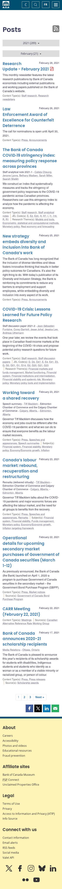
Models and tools (44, 219)
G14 (23, 365)
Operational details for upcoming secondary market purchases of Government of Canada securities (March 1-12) (31, 551)
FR (45, 4)
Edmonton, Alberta (13, 492)
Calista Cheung (43, 172)
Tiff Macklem (31, 403)
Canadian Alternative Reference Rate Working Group (30, 621)
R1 (7, 219)
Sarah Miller (45, 175)
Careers (8, 736)
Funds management (43, 521)
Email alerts (10, 843)
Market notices (37, 592)
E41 (51, 361)
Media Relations (11, 649)
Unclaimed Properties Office (21, 784)
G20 (34, 365)
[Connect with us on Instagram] (31, 871)
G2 (28, 365)
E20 (36, 216)
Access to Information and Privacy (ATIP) (29, 814)
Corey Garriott (21, 329)
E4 (46, 361)
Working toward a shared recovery (21, 395)
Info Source (10, 818)
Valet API (8, 858)
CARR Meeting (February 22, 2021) (21, 611)
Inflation (45, 450)
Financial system (12, 446)
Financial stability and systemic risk (22, 379)
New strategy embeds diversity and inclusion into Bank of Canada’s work (24, 245)
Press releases (37, 679)
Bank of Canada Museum (19, 775)
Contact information (16, 838)
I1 (51, 216)
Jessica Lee (51, 329)
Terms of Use (11, 804)
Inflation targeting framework (18, 528)
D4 (33, 361)
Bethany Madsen (28, 175)
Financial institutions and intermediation (33, 376)
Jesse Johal (36, 329)
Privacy (7, 809)
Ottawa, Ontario (31, 649)
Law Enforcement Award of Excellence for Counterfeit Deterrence (28, 117)
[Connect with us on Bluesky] (42, 871)
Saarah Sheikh (11, 179)
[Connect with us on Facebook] (20, 871)
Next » (39, 697)
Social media (11, 852)
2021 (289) (29, 43)
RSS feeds (9, 848)
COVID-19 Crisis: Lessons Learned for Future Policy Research (27, 315)
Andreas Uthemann (13, 333)
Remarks (23, 517)
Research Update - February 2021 (26, 66)
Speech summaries (28, 443)
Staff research (29, 95)
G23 (46, 365)
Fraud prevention (14, 755)
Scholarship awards (28, 682)
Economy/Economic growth (25, 450)
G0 (7, 365)
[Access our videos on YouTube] (36, 882)
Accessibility (10, 741)
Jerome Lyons (10, 175)
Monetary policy (11, 226)
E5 (56, 361)
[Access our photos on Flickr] (25, 882)
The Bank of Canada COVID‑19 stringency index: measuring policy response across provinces (30, 158)
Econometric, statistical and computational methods (31, 223)
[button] (29, 708)
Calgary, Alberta (28, 410)
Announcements (38, 140)
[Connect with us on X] (9, 871)
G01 (13, 365)
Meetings (27, 620)
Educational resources (17, 750)
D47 (38, 361)
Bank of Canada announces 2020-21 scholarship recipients (25, 639)
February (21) (29, 54)
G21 (40, 365)
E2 (31, 216)
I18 (54, 216)
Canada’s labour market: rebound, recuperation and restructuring (20, 468)
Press (25, 140)
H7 (44, 216)
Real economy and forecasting (37, 226)
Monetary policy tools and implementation (32, 383)
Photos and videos (15, 746)
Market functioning (35, 372)
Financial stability (31, 446)
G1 (18, 365)
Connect (11, 780)
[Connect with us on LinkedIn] (53, 871)
